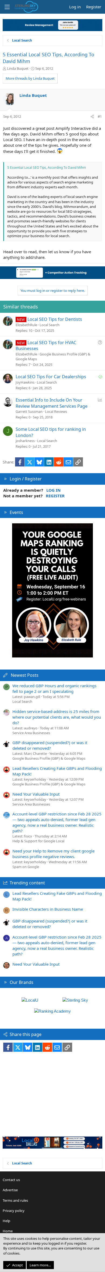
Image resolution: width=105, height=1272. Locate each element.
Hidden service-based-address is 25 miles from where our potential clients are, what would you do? (56, 717)
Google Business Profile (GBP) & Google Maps (48, 758)
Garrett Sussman (29, 411)
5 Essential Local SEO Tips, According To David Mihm (46, 167)
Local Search (50, 324)
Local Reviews (56, 411)
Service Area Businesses (31, 732)
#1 (100, 116)
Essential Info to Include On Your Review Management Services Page (52, 403)
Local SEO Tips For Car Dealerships (51, 377)
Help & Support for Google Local (38, 841)
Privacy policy (13, 1210)
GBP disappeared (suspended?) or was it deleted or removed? (49, 745)
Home (8, 1231)
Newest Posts (24, 675)
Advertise (10, 1190)
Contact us (11, 1179)
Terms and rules (15, 1200)
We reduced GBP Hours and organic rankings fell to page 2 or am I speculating (54, 688)
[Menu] (7, 7)
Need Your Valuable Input (36, 794)
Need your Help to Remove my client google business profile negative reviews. (53, 853)
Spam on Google (25, 866)
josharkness (25, 440)
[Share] (92, 116)
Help (6, 1220)
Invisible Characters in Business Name (47, 909)
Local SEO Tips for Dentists (54, 319)
